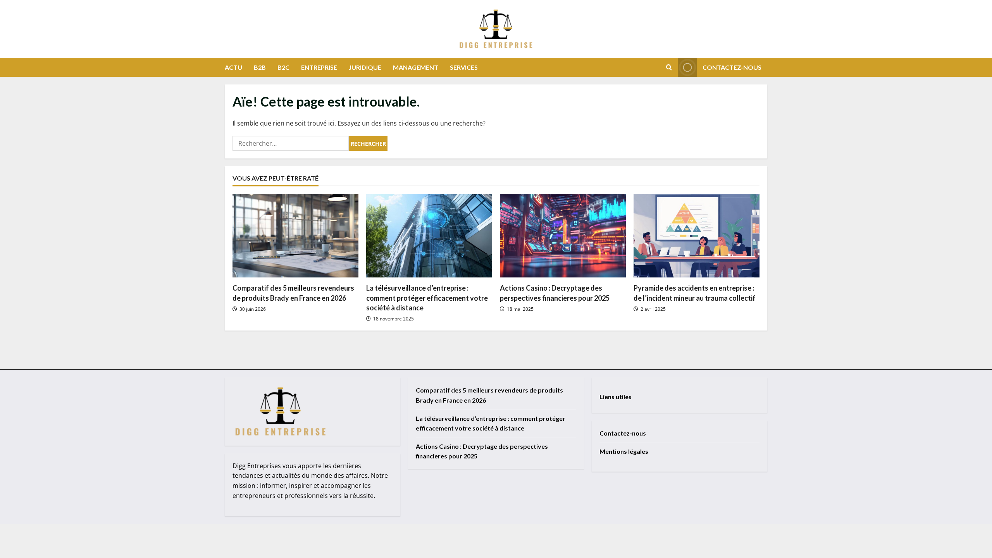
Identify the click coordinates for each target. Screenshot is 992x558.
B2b (260, 67)
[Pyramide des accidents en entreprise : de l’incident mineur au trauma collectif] (697, 236)
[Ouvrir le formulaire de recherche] (669, 67)
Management (415, 67)
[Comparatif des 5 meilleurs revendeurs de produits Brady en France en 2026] (295, 236)
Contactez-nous (732, 67)
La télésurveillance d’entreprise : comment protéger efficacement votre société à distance (427, 298)
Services (464, 67)
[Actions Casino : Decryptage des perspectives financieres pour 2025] (563, 236)
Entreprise (319, 67)
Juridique (365, 67)
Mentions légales (623, 451)
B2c (283, 67)
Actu (233, 67)
